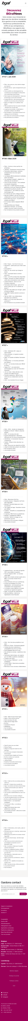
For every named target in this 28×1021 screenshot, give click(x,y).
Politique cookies (14, 1015)
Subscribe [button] (23, 928)
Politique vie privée (14, 1010)
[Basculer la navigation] (25, 3)
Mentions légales (14, 1005)
